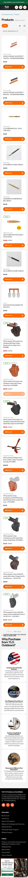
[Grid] (20, 26)
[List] (24, 26)
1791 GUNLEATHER (8, 339)
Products (16, 14)
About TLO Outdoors (8, 821)
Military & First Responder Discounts (13, 824)
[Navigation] (25, 7)
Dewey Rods (6, 126)
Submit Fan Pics (7, 827)
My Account (5, 816)
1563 (15, 632)
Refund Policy (6, 849)
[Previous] (3, 2)
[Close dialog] (26, 859)
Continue (7, 874)
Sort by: (5, 31)
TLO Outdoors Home (7, 14)
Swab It (5, 303)
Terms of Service (7, 855)
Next (19, 631)
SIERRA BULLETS (7, 233)
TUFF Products (7, 54)
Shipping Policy (6, 847)
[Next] (24, 2)
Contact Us (5, 818)
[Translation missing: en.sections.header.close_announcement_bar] (27, 2)
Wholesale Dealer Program (10, 829)
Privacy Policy (6, 852)
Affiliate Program (7, 832)
